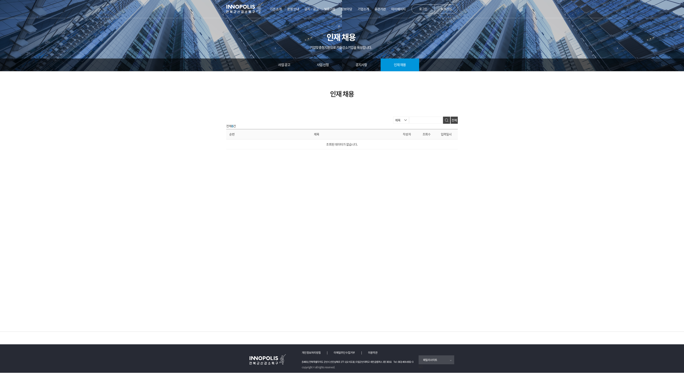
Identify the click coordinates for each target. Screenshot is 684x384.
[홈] (244, 7)
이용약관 (372, 352)
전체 (454, 120)
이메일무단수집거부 (344, 352)
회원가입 (446, 9)
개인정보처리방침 (311, 352)
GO (421, 366)
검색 (446, 120)
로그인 (423, 9)
